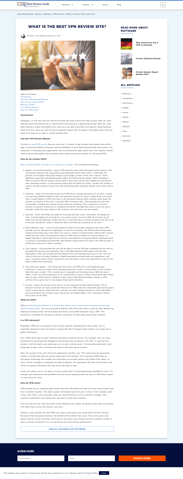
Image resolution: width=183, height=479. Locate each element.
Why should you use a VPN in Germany (147, 44)
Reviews (66, 5)
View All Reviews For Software (67, 429)
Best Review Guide (25, 14)
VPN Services (58, 14)
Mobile (126, 117)
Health (126, 108)
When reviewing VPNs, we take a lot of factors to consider (47, 165)
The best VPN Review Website (34, 99)
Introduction (26, 97)
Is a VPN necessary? (30, 107)
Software (47, 14)
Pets (125, 131)
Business (127, 94)
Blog (119, 5)
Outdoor (126, 126)
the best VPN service (38, 144)
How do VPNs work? (30, 110)
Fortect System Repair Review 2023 (147, 73)
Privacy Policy (91, 473)
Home (125, 112)
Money (126, 122)
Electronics (128, 103)
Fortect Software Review (148, 59)
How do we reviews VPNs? (32, 102)
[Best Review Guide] (33, 5)
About (105, 5)
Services (126, 136)
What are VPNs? (28, 105)
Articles (86, 5)
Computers (128, 98)
